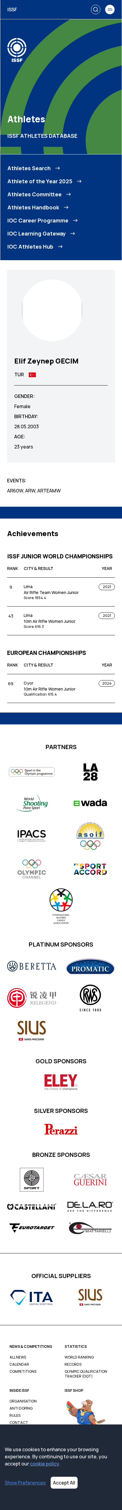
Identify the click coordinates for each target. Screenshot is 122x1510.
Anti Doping (21, 1408)
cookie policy (44, 1463)
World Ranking (79, 1357)
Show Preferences (25, 1482)
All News (17, 1357)
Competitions (22, 1371)
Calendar (19, 1364)
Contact (18, 1422)
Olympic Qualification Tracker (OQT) (86, 1374)
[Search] (95, 9)
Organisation (23, 1401)
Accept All (64, 1482)
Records (73, 1364)
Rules (14, 1415)
